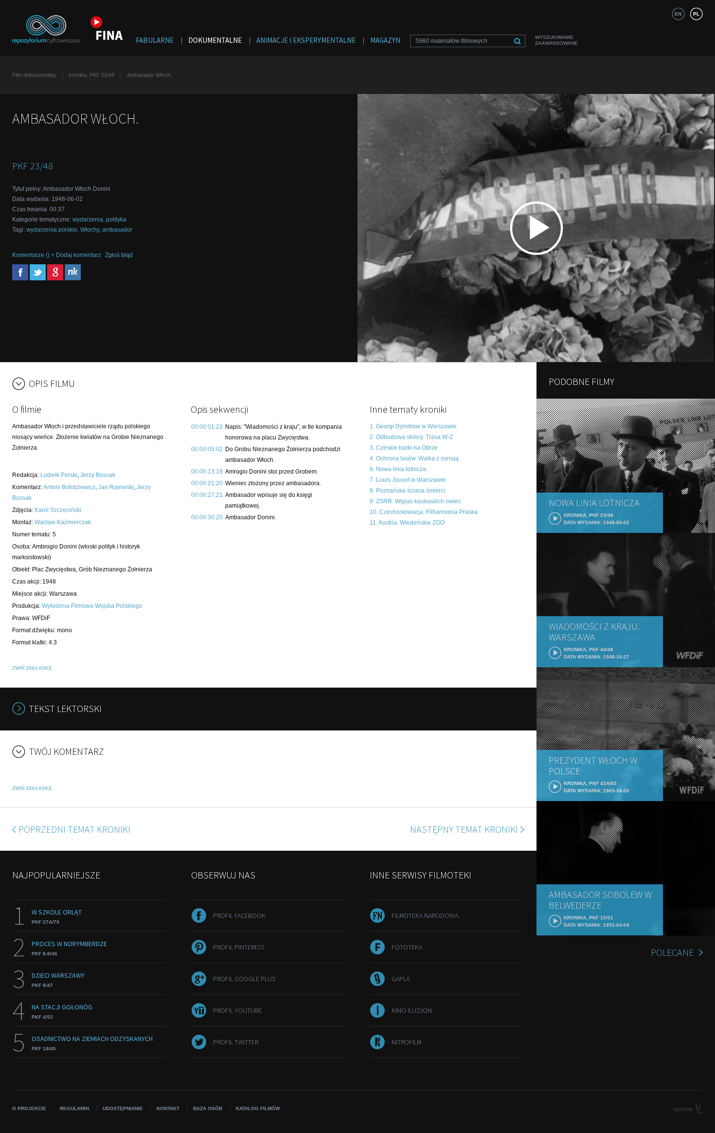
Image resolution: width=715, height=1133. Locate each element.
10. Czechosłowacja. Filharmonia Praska (424, 512)
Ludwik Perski (58, 475)
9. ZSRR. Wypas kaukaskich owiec (415, 501)
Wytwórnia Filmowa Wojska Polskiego (92, 606)
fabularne (155, 40)
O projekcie (29, 1108)
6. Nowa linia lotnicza (398, 469)
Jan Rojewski (116, 487)
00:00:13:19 (207, 471)
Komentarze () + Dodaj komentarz (56, 255)
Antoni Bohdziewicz (69, 487)
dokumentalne (215, 40)
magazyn (385, 40)
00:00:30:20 (207, 517)
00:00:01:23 (207, 426)
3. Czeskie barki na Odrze (404, 447)
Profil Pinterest (239, 947)
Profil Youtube (237, 1010)
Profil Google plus (244, 978)
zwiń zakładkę (32, 668)
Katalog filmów (258, 1108)
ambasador (117, 229)
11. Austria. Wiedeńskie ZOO (407, 522)
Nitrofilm (406, 1042)
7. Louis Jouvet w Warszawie (408, 479)
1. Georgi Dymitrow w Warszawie (413, 426)
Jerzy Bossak (97, 475)
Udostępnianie (123, 1108)
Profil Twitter (235, 1042)
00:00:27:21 (207, 495)
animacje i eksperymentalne (306, 40)
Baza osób (207, 1108)
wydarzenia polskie (51, 229)
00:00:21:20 (207, 483)
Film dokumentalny (34, 75)
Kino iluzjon (412, 1010)
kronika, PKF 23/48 (91, 75)
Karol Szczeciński (58, 510)
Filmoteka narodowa (425, 915)
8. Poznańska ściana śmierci (407, 490)
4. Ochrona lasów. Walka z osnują (414, 458)
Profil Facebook (239, 915)
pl (696, 14)
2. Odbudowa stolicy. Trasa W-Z (411, 437)
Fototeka (407, 947)
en (678, 14)
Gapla (401, 978)
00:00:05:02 (207, 449)
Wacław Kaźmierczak (63, 522)
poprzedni (74, 829)
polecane (672, 952)
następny (464, 829)
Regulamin (74, 1108)
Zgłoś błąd (119, 255)
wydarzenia (87, 219)
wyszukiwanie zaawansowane (556, 40)
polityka (116, 219)
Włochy (89, 229)
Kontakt (168, 1108)
